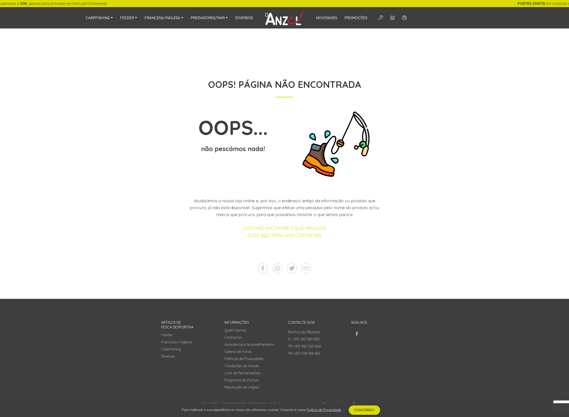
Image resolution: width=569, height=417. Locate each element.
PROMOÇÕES (356, 18)
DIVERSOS (244, 18)
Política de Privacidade (324, 410)
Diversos (168, 356)
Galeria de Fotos (238, 351)
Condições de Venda (241, 366)
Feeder (167, 335)
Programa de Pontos (241, 380)
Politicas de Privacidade (243, 358)
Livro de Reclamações (242, 373)
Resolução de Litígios (241, 387)
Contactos (233, 337)
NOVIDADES (326, 18)
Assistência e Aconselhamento (249, 344)
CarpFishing (171, 349)
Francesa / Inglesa (176, 342)
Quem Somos (235, 330)
